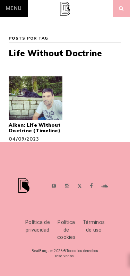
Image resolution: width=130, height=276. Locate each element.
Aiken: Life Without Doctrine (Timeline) (35, 128)
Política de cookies (66, 229)
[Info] (54, 186)
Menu (14, 8)
